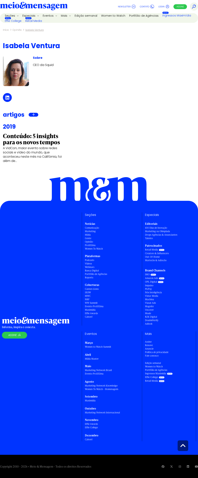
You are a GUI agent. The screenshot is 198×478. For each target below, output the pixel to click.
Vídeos (88, 263)
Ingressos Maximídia (176, 15)
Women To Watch (94, 248)
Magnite (149, 306)
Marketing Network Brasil (98, 370)
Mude (148, 313)
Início (6, 30)
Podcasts (89, 260)
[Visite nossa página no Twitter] (171, 466)
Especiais (29, 16)
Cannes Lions (92, 289)
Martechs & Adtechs (155, 260)
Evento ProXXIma (94, 306)
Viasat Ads (150, 302)
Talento (149, 238)
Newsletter (124, 6)
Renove (149, 345)
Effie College (13, 21)
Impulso (149, 285)
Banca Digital (92, 270)
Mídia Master (92, 358)
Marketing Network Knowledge (101, 385)
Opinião (17, 30)
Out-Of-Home (152, 256)
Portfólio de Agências (144, 16)
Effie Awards (91, 313)
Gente (88, 238)
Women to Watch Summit (98, 346)
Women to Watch (113, 16)
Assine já (14, 335)
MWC (88, 296)
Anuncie (149, 348)
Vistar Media (151, 296)
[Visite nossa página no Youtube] (196, 466)
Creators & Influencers (157, 253)
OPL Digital (151, 281)
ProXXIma (90, 245)
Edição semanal (86, 16)
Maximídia (90, 309)
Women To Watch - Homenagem (101, 389)
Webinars (89, 267)
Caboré (88, 316)
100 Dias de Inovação (156, 227)
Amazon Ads (151, 278)
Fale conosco (152, 355)
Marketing (90, 231)
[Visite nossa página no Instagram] (180, 466)
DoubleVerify (151, 320)
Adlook (148, 323)
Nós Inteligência (153, 292)
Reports (89, 277)
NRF (87, 299)
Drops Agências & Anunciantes (161, 234)
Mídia (88, 234)
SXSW (88, 292)
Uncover (149, 309)
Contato (144, 6)
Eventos (48, 16)
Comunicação (92, 227)
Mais (64, 16)
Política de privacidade (156, 352)
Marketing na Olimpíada (157, 231)
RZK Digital (151, 316)
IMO (147, 274)
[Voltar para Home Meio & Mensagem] (34, 6)
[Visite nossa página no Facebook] (163, 466)
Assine (180, 6)
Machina (149, 299)
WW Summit (91, 302)
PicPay (148, 289)
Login (161, 6)
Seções (10, 16)
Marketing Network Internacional (102, 412)
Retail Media (33, 21)
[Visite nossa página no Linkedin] (188, 466)
